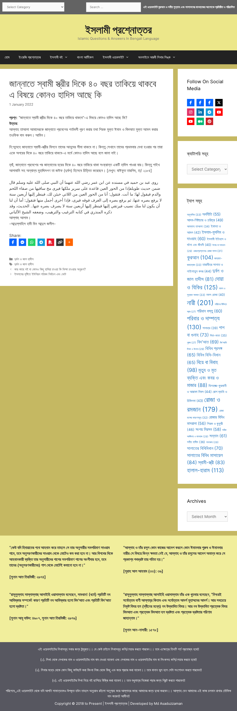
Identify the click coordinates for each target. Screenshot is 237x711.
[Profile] (190, 102)
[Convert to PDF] (50, 242)
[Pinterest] (209, 121)
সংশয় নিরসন (208, 429)
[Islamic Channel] (219, 112)
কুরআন (200, 257)
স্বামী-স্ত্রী (211, 462)
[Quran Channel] (190, 121)
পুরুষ (191, 342)
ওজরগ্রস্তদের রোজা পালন (207, 251)
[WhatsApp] (31, 242)
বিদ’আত (208, 342)
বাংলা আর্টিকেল (85, 57)
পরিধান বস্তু (209, 311)
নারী (200, 303)
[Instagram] (190, 112)
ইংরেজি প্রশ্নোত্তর (30, 57)
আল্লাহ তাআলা (198, 226)
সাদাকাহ (212, 442)
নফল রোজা (215, 295)
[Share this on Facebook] (13, 242)
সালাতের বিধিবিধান (205, 448)
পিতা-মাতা (218, 335)
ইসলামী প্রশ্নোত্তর (118, 29)
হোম (7, 57)
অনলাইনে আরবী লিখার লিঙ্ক (154, 57)
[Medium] (200, 121)
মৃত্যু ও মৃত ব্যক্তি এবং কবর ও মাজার (203, 377)
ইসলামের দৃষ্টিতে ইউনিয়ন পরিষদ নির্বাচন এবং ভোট (40, 274)
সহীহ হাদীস (196, 442)
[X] (219, 102)
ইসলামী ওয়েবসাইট (113, 57)
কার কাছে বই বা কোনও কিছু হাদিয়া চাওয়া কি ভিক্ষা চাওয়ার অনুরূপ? (50, 269)
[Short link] (60, 242)
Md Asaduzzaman (168, 703)
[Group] (209, 102)
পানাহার (210, 328)
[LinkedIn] (200, 112)
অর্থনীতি (211, 214)
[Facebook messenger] (22, 242)
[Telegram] (41, 242)
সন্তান (218, 435)
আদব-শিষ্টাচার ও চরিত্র (205, 220)
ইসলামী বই (56, 57)
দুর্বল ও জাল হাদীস (24, 259)
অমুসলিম (194, 214)
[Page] (200, 102)
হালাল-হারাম (205, 470)
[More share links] (69, 242)
